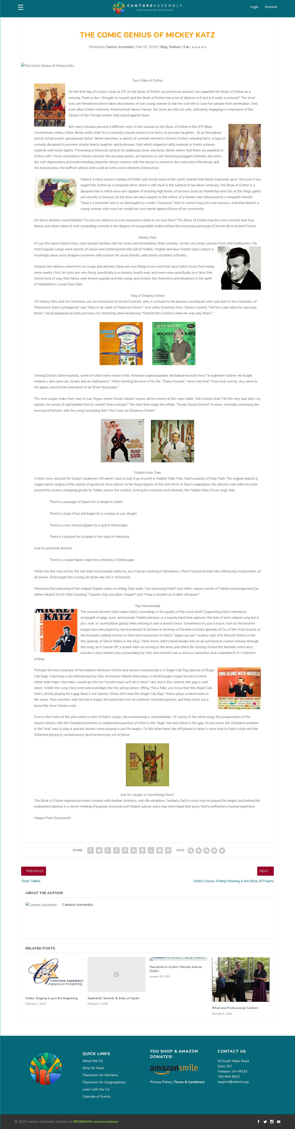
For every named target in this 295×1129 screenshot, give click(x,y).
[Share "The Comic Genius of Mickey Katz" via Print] (168, 850)
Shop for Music (93, 1068)
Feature (175, 47)
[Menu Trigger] (21, 7)
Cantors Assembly (119, 47)
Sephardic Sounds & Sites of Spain (114, 998)
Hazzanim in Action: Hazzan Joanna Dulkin (176, 969)
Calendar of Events (96, 1096)
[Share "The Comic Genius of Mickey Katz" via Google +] (107, 850)
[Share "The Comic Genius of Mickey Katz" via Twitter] (99, 850)
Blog (163, 47)
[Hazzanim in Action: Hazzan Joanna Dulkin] (179, 959)
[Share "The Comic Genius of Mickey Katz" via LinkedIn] (133, 850)
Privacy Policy (160, 1082)
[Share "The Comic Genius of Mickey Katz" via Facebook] (90, 850)
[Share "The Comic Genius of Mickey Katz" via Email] (159, 850)
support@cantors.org (233, 1082)
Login (254, 7)
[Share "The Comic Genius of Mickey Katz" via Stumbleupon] (151, 850)
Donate (271, 7)
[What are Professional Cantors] (241, 979)
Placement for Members (100, 1075)
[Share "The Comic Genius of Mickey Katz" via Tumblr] (116, 850)
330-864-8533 (229, 1076)
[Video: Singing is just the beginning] (54, 974)
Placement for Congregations (104, 1082)
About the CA (92, 1061)
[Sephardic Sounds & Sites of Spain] (117, 974)
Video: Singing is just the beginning (51, 998)
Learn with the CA (95, 1089)
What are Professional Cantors (235, 1008)
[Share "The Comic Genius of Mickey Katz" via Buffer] (142, 850)
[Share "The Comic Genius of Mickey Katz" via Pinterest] (125, 850)
